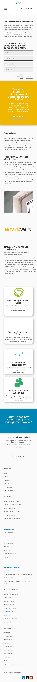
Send (29, 76)
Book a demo (26, 8)
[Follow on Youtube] (31, 677)
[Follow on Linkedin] (23, 677)
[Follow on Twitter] (27, 677)
